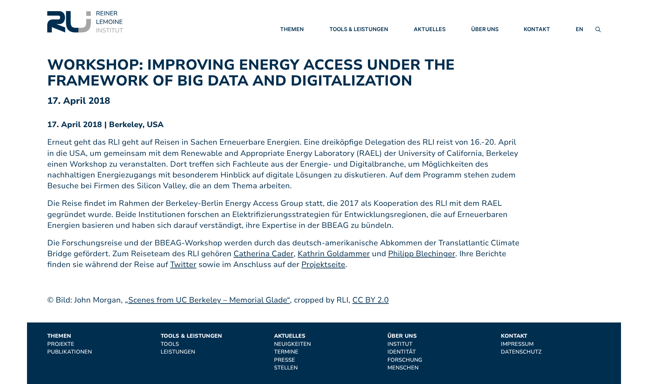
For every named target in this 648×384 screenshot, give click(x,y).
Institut (483, 39)
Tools (338, 39)
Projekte (293, 39)
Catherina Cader (264, 253)
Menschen (486, 67)
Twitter (183, 264)
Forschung (488, 57)
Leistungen (346, 48)
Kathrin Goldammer (334, 253)
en (579, 29)
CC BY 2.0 (370, 300)
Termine (426, 48)
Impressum (540, 39)
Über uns (484, 29)
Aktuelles (430, 29)
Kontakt (537, 29)
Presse (424, 58)
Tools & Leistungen (358, 29)
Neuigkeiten (432, 39)
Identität (485, 48)
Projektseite (323, 264)
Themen (292, 29)
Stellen (425, 67)
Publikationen (302, 48)
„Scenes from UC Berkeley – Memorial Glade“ (207, 300)
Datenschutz (544, 48)
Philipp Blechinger (421, 253)
